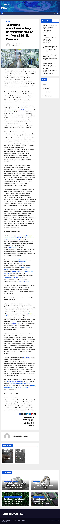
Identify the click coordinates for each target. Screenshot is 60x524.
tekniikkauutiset (17, 44)
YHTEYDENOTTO (55, 520)
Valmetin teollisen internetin (14, 381)
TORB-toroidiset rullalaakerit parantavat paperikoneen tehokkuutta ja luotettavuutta (49, 39)
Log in (44, 84)
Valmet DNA (22, 261)
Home (48, 520)
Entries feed (46, 88)
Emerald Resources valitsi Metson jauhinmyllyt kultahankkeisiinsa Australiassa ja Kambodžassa (50, 29)
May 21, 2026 (8, 487)
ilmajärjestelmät (13, 247)
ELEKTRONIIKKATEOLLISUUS (38, 497)
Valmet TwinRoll (16, 323)
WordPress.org (47, 96)
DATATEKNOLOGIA (7, 497)
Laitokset (15, 481)
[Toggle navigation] (29, 13)
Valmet (8, 21)
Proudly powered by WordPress (8, 520)
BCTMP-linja (26, 357)
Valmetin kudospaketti (23, 281)
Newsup (22, 520)
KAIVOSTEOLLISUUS (8, 481)
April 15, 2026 (37, 503)
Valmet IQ (22, 263)
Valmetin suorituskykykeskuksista (21, 271)
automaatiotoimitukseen (19, 259)
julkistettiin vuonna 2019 (17, 110)
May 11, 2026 (37, 487)
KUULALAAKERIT (36, 481)
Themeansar (4, 521)
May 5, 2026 (8, 503)
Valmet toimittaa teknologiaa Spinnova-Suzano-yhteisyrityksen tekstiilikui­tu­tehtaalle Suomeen (27, 421)
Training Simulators (23, 387)
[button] (55, 13)
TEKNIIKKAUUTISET (13, 513)
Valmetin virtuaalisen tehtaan (13, 277)
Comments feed (47, 92)
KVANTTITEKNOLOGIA (17, 497)
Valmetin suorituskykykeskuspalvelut (19, 383)
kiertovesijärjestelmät (15, 237)
